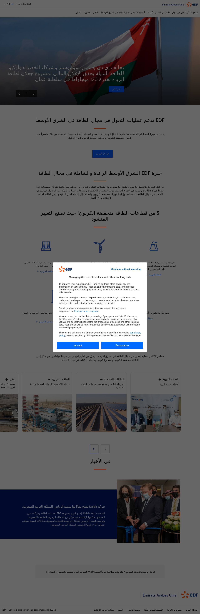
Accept (78, 345)
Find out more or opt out (86, 311)
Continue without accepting (126, 269)
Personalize (122, 345)
